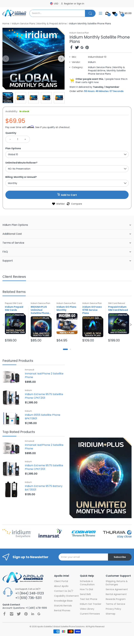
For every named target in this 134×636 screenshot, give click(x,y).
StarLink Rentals (63, 605)
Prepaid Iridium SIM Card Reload (118, 308)
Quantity (10, 133)
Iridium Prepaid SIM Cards (14, 308)
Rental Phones (62, 610)
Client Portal (61, 581)
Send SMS (85, 594)
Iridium (92, 62)
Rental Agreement (116, 594)
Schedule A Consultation (87, 583)
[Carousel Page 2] (70, 349)
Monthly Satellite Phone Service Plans (107, 72)
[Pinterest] (87, 48)
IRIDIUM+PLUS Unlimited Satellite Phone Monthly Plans (40, 310)
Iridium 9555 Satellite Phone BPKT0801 (42, 416)
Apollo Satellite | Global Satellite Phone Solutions (61, 626)
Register (69, 3)
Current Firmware (90, 613)
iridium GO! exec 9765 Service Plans (92, 310)
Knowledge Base (63, 600)
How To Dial (86, 589)
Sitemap (110, 613)
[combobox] (57, 13)
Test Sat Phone (88, 599)
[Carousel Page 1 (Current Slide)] (65, 349)
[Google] (82, 48)
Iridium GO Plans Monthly (66, 308)
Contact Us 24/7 (63, 591)
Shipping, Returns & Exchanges (117, 583)
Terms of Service (115, 604)
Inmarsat (29, 369)
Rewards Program (116, 599)
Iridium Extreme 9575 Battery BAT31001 (43, 488)
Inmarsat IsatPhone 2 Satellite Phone (44, 375)
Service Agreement (117, 589)
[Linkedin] (32, 613)
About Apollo (61, 586)
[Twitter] (77, 48)
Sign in (80, 3)
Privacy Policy (113, 608)
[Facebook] (71, 48)
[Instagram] (12, 614)
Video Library (87, 608)
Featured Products (17, 361)
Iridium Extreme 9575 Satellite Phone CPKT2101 (44, 396)
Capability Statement (66, 595)
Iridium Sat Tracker (90, 604)
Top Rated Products (18, 432)
